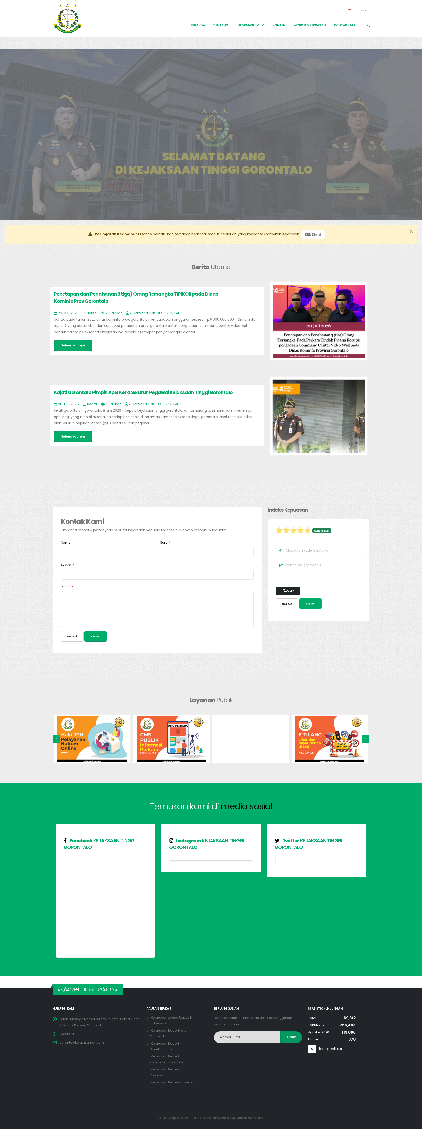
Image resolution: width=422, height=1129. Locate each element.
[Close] (411, 231)
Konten (279, 25)
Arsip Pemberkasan (310, 25)
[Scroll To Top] (413, 1123)
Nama (67, 542)
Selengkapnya (73, 345)
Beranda (198, 25)
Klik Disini (313, 234)
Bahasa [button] (358, 10)
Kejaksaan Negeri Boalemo (172, 1082)
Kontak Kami (345, 25)
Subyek (67, 565)
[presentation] (56, 739)
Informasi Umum (250, 25)
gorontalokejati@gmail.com (81, 1042)
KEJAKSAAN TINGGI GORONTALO (99, 844)
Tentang (220, 25)
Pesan (67, 587)
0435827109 (68, 1034)
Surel (165, 542)
